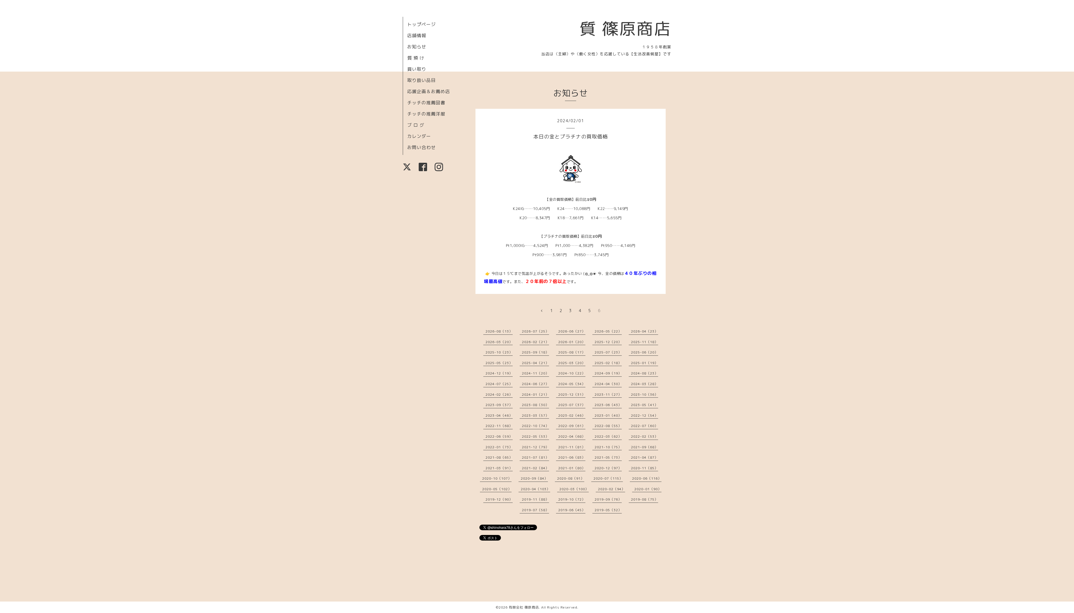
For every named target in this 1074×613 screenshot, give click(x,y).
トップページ (421, 24)
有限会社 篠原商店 (524, 607)
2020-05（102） (497, 489)
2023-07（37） (571, 404)
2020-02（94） (611, 489)
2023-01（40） (608, 415)
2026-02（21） (535, 341)
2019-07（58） (535, 510)
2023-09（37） (499, 404)
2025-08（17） (571, 352)
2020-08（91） (570, 478)
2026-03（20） (499, 341)
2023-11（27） (608, 394)
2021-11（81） (571, 447)
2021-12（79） (535, 447)
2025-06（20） (644, 352)
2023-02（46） (571, 415)
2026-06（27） (571, 331)
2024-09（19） (608, 373)
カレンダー (419, 136)
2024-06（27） (535, 383)
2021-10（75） (608, 447)
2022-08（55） (608, 425)
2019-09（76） (608, 499)
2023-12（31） (571, 394)
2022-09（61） (571, 425)
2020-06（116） (646, 478)
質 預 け (415, 58)
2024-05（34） (571, 383)
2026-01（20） (571, 341)
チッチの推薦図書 (426, 103)
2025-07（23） (608, 352)
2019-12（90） (499, 499)
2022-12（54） (644, 415)
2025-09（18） (535, 352)
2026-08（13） (499, 331)
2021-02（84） (535, 468)
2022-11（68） (499, 425)
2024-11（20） (535, 373)
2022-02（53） (644, 436)
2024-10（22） (571, 373)
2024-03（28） (644, 383)
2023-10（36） (644, 394)
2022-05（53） (535, 436)
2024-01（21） (535, 394)
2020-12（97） (608, 468)
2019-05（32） (608, 510)
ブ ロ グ (415, 125)
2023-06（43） (608, 404)
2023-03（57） (535, 415)
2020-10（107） (497, 478)
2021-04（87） (644, 457)
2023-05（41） (644, 404)
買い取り (416, 69)
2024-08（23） (644, 373)
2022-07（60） (644, 425)
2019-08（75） (644, 499)
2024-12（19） (499, 373)
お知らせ (416, 47)
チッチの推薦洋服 (426, 114)
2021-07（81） (535, 457)
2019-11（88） (535, 499)
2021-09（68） (644, 447)
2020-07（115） (608, 478)
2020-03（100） (574, 489)
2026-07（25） (535, 331)
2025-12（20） (608, 341)
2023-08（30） (535, 404)
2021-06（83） (571, 457)
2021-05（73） (608, 457)
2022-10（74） (535, 425)
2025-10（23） (499, 352)
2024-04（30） (608, 383)
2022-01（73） (499, 447)
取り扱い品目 (421, 80)
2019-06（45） (571, 510)
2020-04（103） (535, 489)
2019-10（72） (571, 499)
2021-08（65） (499, 457)
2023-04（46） (499, 415)
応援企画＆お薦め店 (428, 91)
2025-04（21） (535, 362)
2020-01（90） (647, 489)
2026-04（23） (644, 331)
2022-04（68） (571, 436)
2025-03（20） (571, 362)
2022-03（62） (608, 436)
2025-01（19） (644, 362)
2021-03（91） (499, 468)
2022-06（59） (499, 436)
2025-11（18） (644, 341)
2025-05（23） (499, 362)
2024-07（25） (499, 383)
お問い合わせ (421, 147)
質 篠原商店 (625, 28)
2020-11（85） (644, 468)
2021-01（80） (571, 468)
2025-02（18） (608, 362)
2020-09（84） (534, 478)
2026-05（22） (608, 331)
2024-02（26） (499, 394)
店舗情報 (416, 35)
